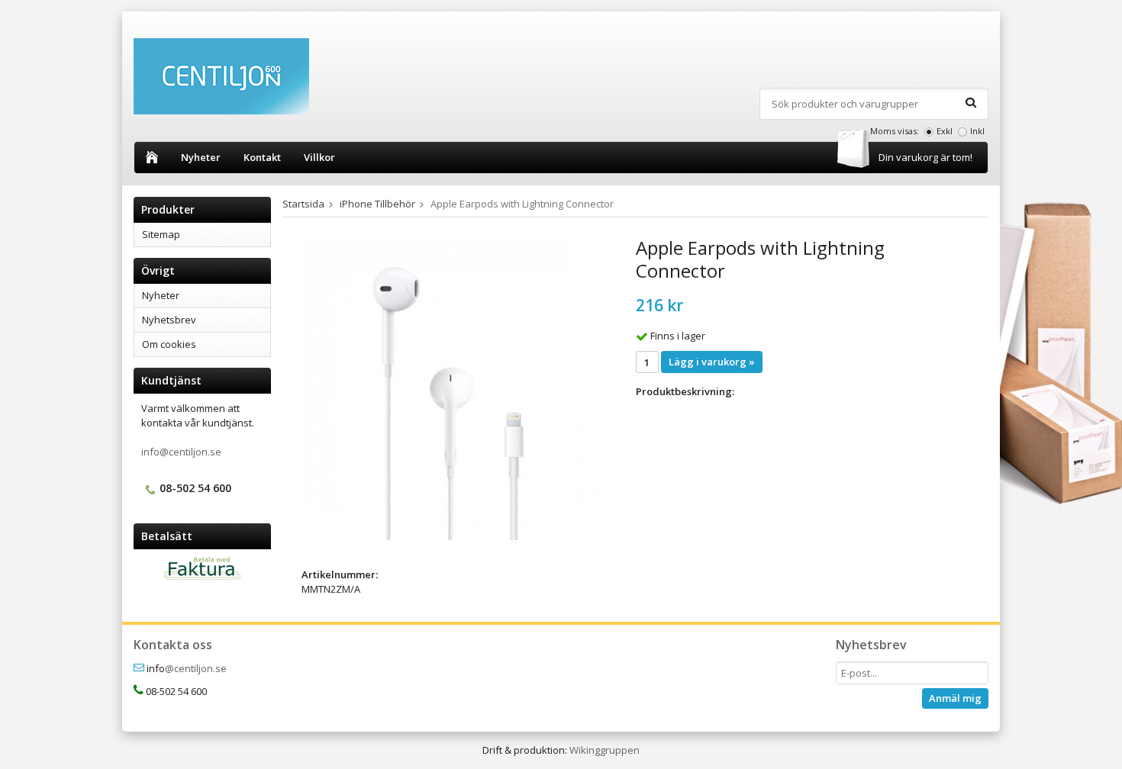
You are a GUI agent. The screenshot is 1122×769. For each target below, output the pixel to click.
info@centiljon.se (181, 452)
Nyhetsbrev (169, 320)
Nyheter (201, 157)
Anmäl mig (955, 698)
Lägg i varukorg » (712, 361)
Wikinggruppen (604, 750)
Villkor (319, 157)
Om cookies (169, 344)
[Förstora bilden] (451, 389)
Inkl (977, 131)
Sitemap (161, 234)
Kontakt (262, 157)
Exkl (945, 131)
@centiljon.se (196, 668)
